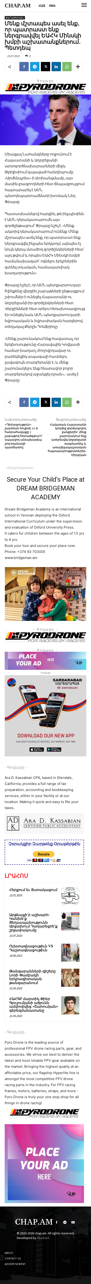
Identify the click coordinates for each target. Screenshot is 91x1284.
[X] (45, 66)
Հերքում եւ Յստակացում (33, 890)
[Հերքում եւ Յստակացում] (70, 896)
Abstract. (43, 1238)
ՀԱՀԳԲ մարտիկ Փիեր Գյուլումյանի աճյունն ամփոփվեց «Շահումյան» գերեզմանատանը (33, 1005)
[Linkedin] (56, 66)
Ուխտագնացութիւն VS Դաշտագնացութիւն (31, 948)
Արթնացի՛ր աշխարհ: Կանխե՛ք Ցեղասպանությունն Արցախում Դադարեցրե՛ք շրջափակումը (33, 922)
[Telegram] (34, 66)
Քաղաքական (15, 17)
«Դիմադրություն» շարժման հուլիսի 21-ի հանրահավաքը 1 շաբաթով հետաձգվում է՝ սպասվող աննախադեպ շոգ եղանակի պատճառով (23, 436)
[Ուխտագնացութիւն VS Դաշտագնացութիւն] (70, 953)
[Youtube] (73, 1222)
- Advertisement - (20, 467)
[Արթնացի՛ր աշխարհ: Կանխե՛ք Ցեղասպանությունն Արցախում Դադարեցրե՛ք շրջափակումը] (70, 921)
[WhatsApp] (67, 66)
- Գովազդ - (16, 767)
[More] (78, 66)
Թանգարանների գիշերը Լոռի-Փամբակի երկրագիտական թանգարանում (32, 977)
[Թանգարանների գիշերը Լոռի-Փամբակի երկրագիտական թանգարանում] (70, 978)
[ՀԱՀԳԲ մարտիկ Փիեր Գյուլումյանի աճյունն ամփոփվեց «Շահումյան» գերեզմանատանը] (70, 1005)
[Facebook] (24, 66)
